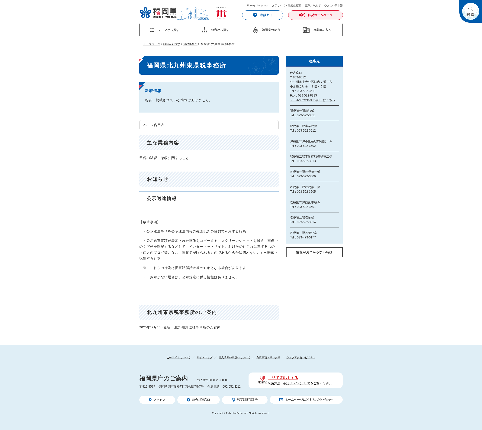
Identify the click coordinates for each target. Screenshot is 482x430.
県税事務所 (190, 44)
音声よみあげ (312, 5)
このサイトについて (178, 357)
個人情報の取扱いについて (234, 357)
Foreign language (257, 5)
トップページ (151, 44)
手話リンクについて (296, 383)
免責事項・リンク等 (268, 357)
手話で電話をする (283, 378)
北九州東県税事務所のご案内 (197, 327)
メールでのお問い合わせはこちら (312, 100)
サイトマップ (204, 357)
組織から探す (171, 44)
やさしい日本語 (333, 5)
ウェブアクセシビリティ (300, 357)
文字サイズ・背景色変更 (286, 5)
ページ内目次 (154, 125)
